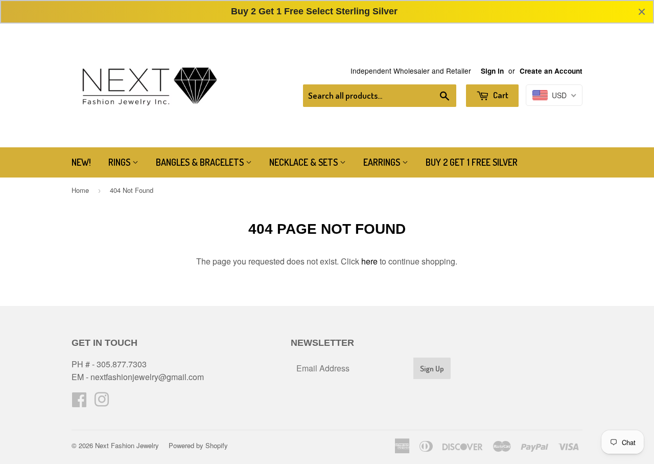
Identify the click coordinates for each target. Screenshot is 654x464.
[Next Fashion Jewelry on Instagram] (101, 402)
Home (80, 190)
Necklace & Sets (304, 162)
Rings (120, 162)
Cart (500, 95)
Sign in (492, 71)
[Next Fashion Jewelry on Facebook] (79, 402)
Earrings (382, 162)
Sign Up (432, 368)
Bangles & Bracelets (201, 162)
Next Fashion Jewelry (127, 445)
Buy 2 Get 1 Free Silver (472, 162)
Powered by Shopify (198, 445)
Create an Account (551, 71)
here (369, 261)
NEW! (81, 162)
